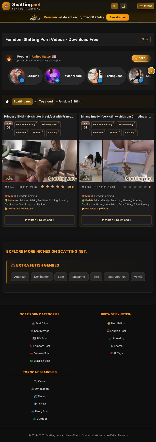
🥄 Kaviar (40, 381)
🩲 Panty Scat (39, 411)
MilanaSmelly (126, 124)
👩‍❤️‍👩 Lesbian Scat (116, 330)
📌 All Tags (116, 353)
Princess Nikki (49, 124)
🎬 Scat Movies (39, 330)
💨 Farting (40, 403)
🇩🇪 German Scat (40, 353)
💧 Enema (116, 345)
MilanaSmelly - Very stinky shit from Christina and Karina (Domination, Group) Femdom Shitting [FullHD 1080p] (116, 116)
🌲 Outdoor (40, 418)
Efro (96, 276)
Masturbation (116, 276)
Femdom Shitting (25, 124)
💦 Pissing (40, 396)
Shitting (37, 132)
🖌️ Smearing (116, 338)
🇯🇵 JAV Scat (39, 338)
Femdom (21, 132)
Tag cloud (46, 101)
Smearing (78, 276)
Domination (41, 276)
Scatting (52, 132)
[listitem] (25, 76)
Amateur (20, 276)
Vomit (138, 276)
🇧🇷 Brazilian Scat (40, 360)
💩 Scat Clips (40, 323)
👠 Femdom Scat (39, 345)
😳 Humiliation (116, 323)
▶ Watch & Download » (39, 219)
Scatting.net (22, 101)
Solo (61, 276)
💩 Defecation (40, 388)
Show (145, 39)
